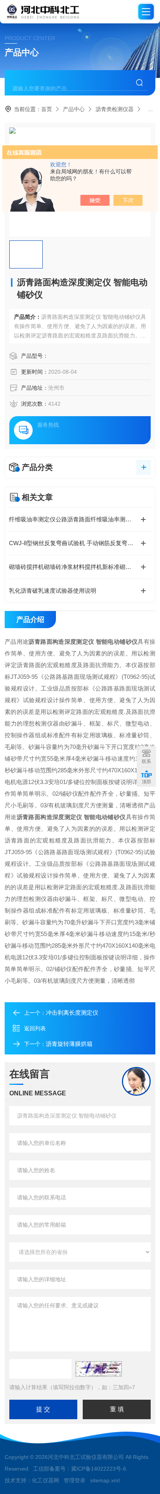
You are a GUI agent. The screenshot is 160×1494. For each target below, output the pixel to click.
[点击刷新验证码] (98, 1369)
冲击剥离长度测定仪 (72, 1012)
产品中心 (74, 109)
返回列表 (35, 1028)
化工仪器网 (45, 1480)
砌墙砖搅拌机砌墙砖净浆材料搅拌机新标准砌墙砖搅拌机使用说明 (80, 566)
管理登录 (74, 1480)
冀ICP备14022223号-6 (98, 1469)
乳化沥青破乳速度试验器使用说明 (52, 590)
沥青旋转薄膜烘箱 (69, 1043)
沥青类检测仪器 (115, 109)
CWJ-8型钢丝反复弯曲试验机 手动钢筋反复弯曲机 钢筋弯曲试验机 (80, 543)
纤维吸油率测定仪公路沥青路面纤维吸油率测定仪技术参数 (80, 519)
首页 (46, 109)
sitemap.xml (105, 1480)
